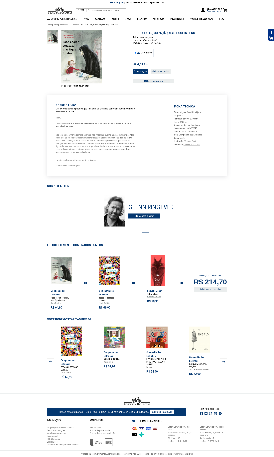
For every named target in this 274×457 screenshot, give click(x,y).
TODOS (81, 10)
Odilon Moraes (203, 369)
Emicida (149, 367)
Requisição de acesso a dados (60, 427)
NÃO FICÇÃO (100, 19)
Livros (55, 25)
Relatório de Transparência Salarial (62, 445)
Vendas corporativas (56, 433)
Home (49, 25)
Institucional (52, 436)
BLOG (221, 19)
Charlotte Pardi (150, 40)
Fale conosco (95, 427)
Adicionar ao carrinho (160, 71)
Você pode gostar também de (69, 319)
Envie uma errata (155, 81)
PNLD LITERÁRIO (177, 19)
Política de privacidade (100, 430)
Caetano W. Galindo (152, 43)
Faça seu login (214, 11)
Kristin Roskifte (104, 303)
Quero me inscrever (162, 412)
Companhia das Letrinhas (69, 25)
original (183, 138)
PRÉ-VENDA (142, 19)
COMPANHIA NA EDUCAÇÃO (201, 19)
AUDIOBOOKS (158, 19)
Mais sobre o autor (144, 216)
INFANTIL (115, 19)
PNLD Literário (53, 439)
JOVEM (128, 19)
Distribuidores (53, 442)
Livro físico (146, 52)
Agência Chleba (113, 454)
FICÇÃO (86, 19)
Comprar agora (140, 71)
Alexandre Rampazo (154, 297)
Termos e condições (56, 430)
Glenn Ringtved (146, 37)
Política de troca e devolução (102, 433)
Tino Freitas (193, 369)
